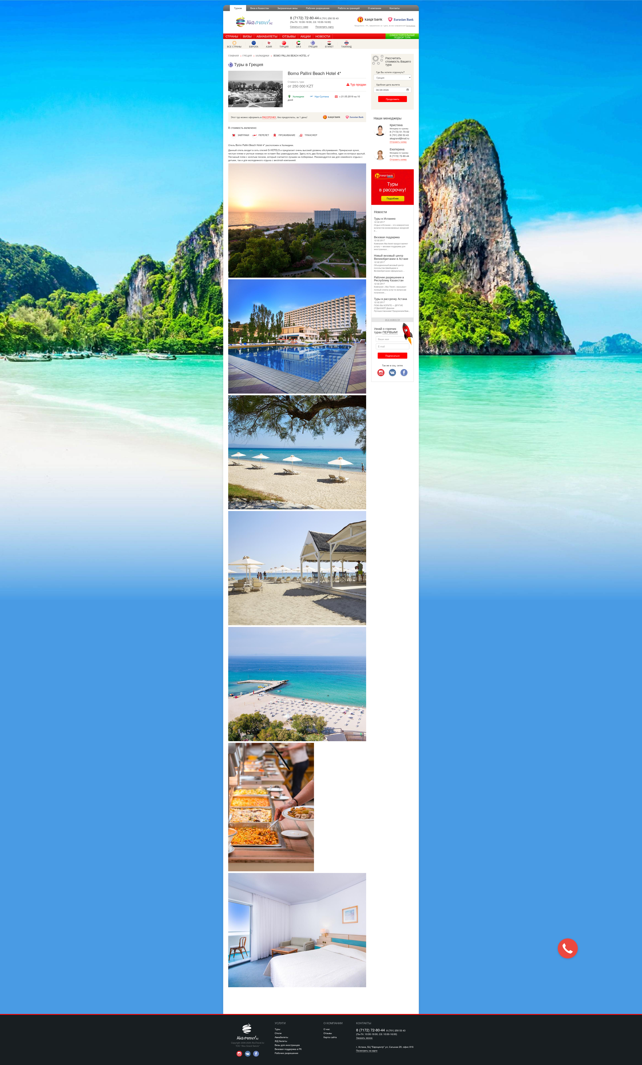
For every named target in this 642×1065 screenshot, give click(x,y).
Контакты (395, 8)
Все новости (392, 319)
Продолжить (392, 99)
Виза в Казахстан (259, 8)
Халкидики (262, 55)
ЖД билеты (281, 1041)
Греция (247, 55)
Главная (233, 55)
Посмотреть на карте (366, 1050)
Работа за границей (349, 8)
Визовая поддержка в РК (288, 1049)
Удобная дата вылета (388, 84)
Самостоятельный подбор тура (402, 36)
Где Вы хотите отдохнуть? (390, 72)
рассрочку (269, 117)
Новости (322, 36)
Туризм (238, 8)
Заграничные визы (287, 8)
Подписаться (392, 355)
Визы (247, 36)
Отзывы (289, 36)
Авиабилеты (266, 36)
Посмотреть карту (324, 26)
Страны (232, 36)
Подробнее (410, 25)
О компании (374, 8)
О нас (327, 1029)
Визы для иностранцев (287, 1045)
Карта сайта (330, 1037)
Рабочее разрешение (318, 8)
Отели (278, 1033)
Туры (277, 1029)
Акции (305, 36)
